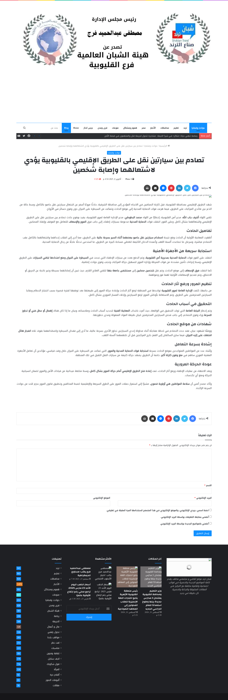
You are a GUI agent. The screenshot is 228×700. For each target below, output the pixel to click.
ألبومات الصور (52, 680)
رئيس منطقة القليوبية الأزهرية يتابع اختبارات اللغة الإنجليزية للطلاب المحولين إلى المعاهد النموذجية (128, 600)
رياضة (56, 616)
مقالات (56, 685)
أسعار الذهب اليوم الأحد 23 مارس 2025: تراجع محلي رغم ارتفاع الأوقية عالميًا (79, 590)
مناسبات (55, 648)
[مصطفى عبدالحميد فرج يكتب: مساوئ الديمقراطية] (102, 573)
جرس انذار (88, 128)
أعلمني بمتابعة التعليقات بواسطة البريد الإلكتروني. (185, 517)
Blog (66, 128)
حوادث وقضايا (198, 128)
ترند (185, 128)
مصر (144, 128)
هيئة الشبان (53, 611)
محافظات (164, 128)
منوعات (115, 128)
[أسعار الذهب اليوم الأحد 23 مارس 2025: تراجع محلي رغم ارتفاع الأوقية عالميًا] (102, 591)
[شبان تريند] (114, 36)
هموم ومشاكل (130, 128)
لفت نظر (55, 643)
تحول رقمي (53, 632)
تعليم (176, 128)
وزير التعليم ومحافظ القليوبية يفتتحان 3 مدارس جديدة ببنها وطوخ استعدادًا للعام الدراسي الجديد (152, 600)
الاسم (208, 485)
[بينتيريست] (171, 188)
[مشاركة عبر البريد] (155, 188)
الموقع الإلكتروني (101, 498)
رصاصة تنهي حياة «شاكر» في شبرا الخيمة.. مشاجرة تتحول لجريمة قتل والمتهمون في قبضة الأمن (150, 136)
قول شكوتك (53, 664)
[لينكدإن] (179, 188)
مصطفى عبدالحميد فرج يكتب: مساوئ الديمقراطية (80, 572)
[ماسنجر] (163, 188)
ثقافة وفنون (53, 653)
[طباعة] (147, 188)
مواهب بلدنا (53, 637)
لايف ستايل (53, 659)
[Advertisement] (114, 97)
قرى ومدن (102, 128)
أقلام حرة (54, 675)
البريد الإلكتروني (203, 498)
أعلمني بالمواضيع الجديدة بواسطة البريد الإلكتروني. (184, 524)
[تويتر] (187, 188)
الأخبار (153, 128)
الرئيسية (163, 146)
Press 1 (129, 179)
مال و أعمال (53, 627)
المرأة (56, 669)
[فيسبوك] (195, 188)
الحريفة (55, 621)
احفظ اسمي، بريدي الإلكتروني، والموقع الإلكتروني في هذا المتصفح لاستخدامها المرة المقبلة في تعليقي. (157, 510)
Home (76, 128)
